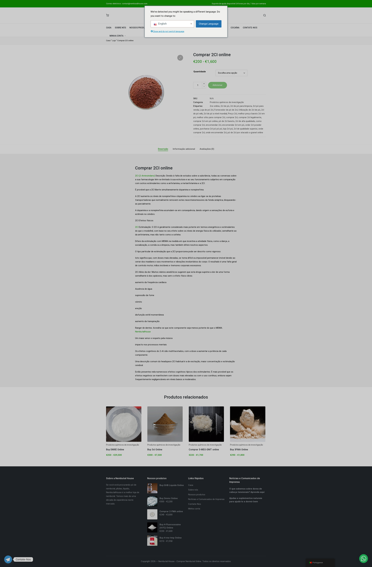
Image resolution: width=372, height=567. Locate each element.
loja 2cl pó (228, 128)
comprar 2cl (232, 117)
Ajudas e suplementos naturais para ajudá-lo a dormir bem (245, 500)
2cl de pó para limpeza (241, 106)
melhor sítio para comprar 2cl (211, 117)
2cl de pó (225, 106)
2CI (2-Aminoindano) (145, 175)
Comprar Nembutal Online (189, 561)
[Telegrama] (8, 559)
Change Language (208, 23)
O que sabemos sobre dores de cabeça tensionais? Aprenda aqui (246, 490)
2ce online (215, 106)
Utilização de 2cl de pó (249, 110)
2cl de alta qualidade (245, 121)
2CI (136, 227)
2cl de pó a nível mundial (215, 113)
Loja (114, 40)
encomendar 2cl (213, 125)
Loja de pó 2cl (206, 110)
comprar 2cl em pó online (205, 121)
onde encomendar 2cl (216, 132)
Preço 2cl (232, 113)
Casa (108, 40)
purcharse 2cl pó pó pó (211, 128)
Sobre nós (193, 489)
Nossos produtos (196, 494)
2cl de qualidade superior (245, 128)
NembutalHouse (143, 331)
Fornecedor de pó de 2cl (226, 110)
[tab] (163, 149)
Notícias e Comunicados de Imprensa (206, 499)
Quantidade (199, 71)
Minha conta (194, 508)
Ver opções (124, 441)
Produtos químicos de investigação (227, 102)
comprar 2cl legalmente (250, 117)
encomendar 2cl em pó (233, 125)
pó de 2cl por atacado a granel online (245, 132)
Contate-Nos (194, 504)
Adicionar (217, 85)
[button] (180, 58)
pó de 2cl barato (226, 121)
